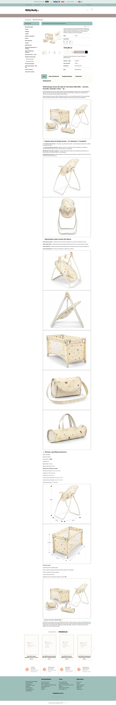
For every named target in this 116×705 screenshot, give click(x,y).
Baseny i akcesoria (29, 69)
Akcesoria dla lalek (30, 61)
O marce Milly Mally (63, 682)
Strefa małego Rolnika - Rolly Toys (31, 66)
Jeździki (26, 33)
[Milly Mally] (87, 26)
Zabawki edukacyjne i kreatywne (29, 51)
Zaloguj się (79, 687)
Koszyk (78, 683)
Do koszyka (80, 52)
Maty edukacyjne (28, 40)
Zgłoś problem (79, 686)
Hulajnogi (27, 31)
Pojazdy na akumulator (29, 36)
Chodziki (27, 42)
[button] (49, 679)
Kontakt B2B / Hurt (62, 689)
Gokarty (26, 38)
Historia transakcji (80, 684)
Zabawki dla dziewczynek (30, 56)
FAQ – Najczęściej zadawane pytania (48, 684)
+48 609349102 (37, 4)
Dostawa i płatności (45, 682)
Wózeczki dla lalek (29, 59)
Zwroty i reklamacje (45, 683)
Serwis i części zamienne (64, 687)
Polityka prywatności (45, 686)
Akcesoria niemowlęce (29, 63)
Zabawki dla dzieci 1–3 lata (30, 54)
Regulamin (43, 687)
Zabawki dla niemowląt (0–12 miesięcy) (31, 48)
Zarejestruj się (79, 689)
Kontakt (42, 689)
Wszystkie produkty (29, 27)
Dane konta (79, 682)
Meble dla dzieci (28, 45)
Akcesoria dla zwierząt (29, 71)
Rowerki (26, 29)
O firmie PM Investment (63, 683)
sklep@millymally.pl (28, 4)
